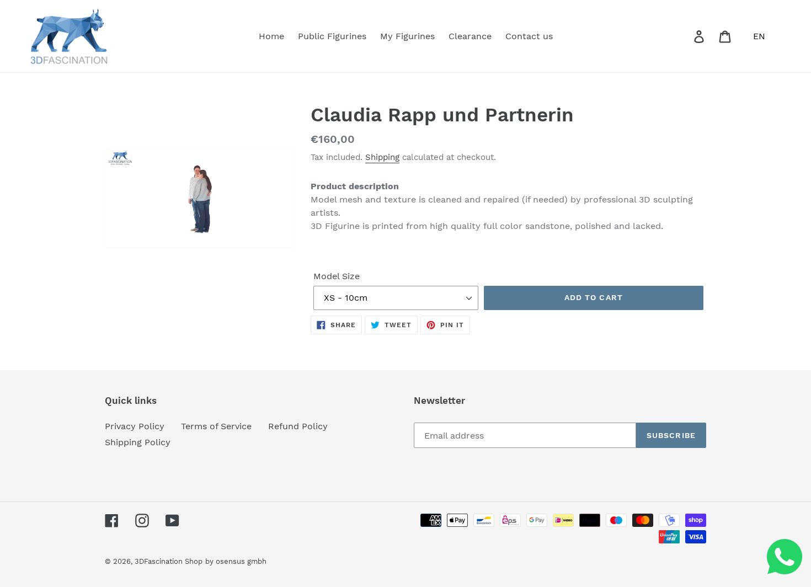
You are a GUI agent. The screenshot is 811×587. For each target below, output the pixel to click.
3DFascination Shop (168, 561)
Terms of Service (216, 426)
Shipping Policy (137, 442)
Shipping (382, 157)
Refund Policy (298, 426)
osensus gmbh (241, 561)
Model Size (336, 276)
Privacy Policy (134, 426)
